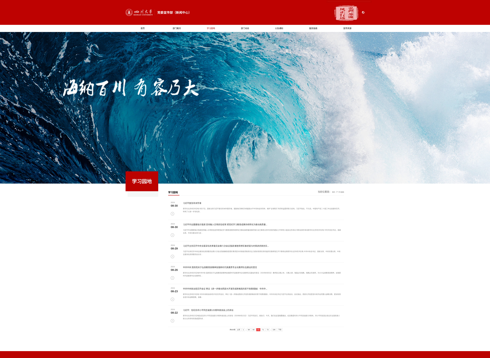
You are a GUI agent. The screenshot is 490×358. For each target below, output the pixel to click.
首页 (349, 197)
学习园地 (359, 197)
